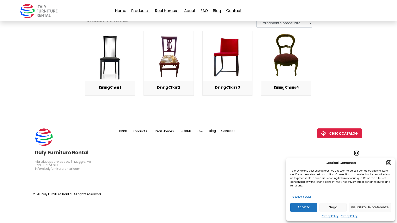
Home (120, 11)
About (189, 11)
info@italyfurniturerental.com (57, 168)
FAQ (204, 11)
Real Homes (166, 11)
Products (139, 11)
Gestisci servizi (301, 196)
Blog (217, 11)
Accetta (304, 207)
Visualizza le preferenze (370, 207)
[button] (389, 163)
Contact (234, 11)
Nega (333, 207)
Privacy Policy (330, 216)
